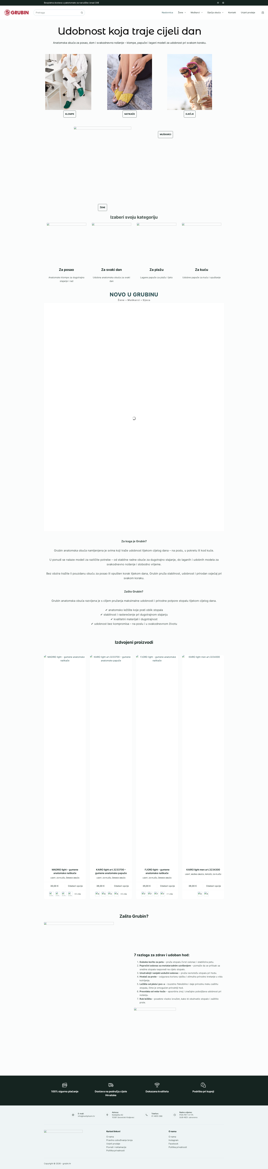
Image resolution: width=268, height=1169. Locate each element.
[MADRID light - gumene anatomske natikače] (65, 759)
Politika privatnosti (115, 1150)
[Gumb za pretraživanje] (82, 12)
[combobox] (56, 12)
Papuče (208, 874)
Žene (180, 12)
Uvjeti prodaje (248, 12)
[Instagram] (223, 3)
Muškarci (195, 12)
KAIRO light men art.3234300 (203, 869)
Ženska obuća (72, 878)
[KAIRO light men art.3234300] (203, 759)
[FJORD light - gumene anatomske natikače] (157, 759)
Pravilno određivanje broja (119, 1140)
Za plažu (61, 878)
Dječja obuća (214, 12)
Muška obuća (197, 874)
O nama (110, 1136)
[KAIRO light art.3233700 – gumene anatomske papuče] (111, 759)
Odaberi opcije (75, 886)
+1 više (169, 894)
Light (53, 878)
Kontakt (232, 12)
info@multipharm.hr (86, 1116)
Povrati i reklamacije (116, 1147)
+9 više (77, 894)
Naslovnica (167, 12)
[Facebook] (218, 3)
